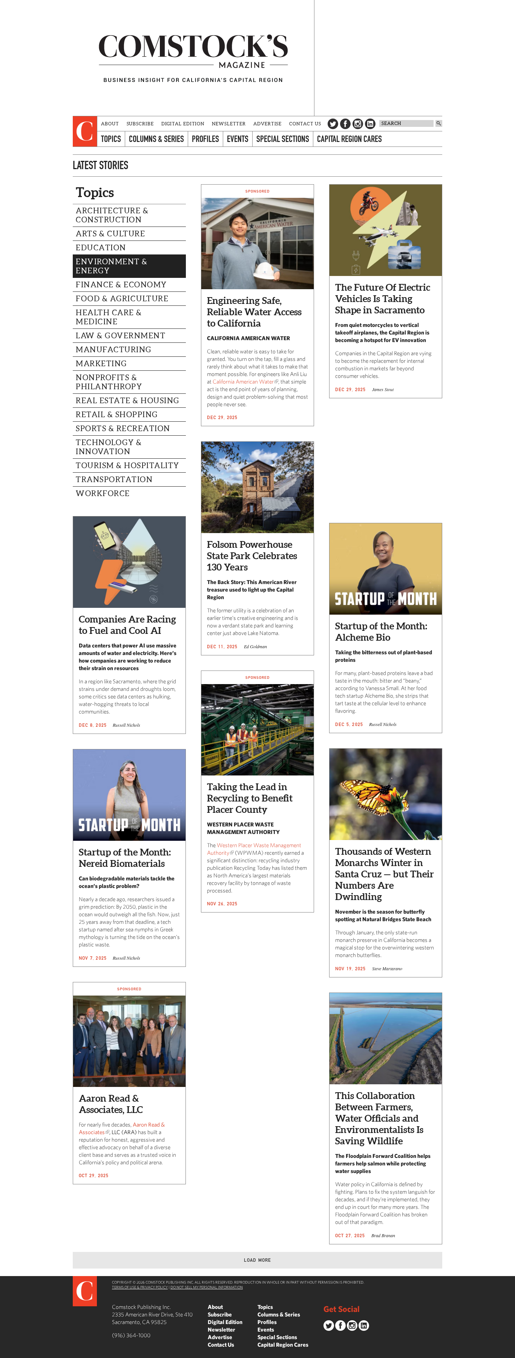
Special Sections (282, 138)
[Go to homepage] (193, 58)
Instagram (358, 123)
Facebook (345, 123)
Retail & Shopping (117, 414)
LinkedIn (370, 123)
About (110, 123)
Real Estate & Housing (127, 400)
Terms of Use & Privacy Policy (140, 1287)
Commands (5, 1352)
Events (237, 138)
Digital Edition (183, 123)
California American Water (243, 381)
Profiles (205, 138)
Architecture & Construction (112, 215)
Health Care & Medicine (109, 317)
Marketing (101, 363)
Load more (257, 1260)
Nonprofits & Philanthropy (109, 382)
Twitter (333, 123)
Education (101, 248)
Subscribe (140, 123)
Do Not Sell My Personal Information (206, 1287)
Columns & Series (156, 138)
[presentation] (85, 131)
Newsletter (229, 123)
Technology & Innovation (109, 447)
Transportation (114, 479)
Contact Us (305, 123)
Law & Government (121, 335)
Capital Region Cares (349, 138)
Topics (111, 138)
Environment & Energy (112, 266)
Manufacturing (114, 349)
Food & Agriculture (122, 298)
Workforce (103, 493)
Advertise (267, 123)
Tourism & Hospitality (127, 465)
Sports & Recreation (123, 428)
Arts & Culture (110, 234)
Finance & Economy (121, 285)
